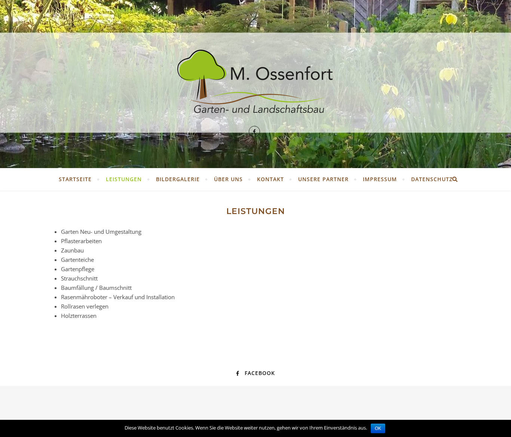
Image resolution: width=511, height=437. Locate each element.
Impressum (380, 179)
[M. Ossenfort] (255, 84)
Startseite (75, 179)
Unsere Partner (323, 179)
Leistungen (124, 179)
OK (378, 428)
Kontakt (270, 179)
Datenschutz (432, 179)
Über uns (228, 179)
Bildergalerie (178, 179)
